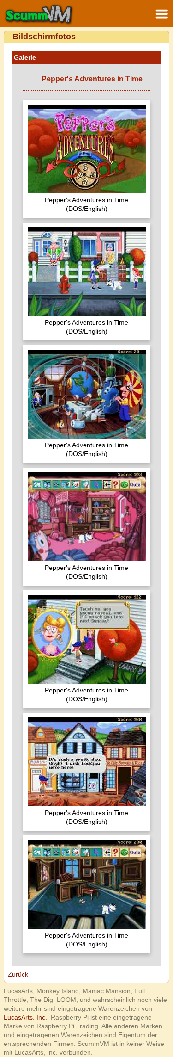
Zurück (18, 974)
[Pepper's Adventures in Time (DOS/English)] (87, 150)
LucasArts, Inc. (25, 1017)
